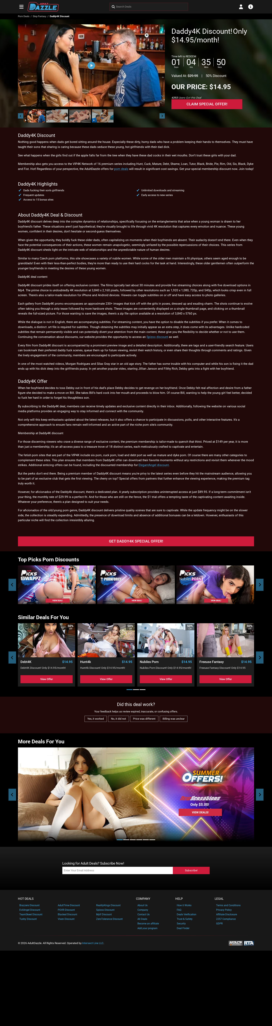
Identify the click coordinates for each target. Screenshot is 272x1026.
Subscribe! (191, 870)
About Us (142, 905)
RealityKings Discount (108, 905)
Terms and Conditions (228, 905)
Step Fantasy (39, 16)
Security (181, 923)
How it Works (184, 905)
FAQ (179, 909)
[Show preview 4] (103, 115)
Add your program (147, 928)
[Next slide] (162, 116)
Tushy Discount (28, 918)
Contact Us (143, 914)
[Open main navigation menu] (21, 6)
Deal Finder (183, 928)
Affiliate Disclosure (226, 914)
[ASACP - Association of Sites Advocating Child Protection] (236, 943)
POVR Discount (66, 909)
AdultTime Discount (69, 905)
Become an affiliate (148, 923)
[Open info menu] (250, 6)
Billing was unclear (174, 718)
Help (179, 899)
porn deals (121, 169)
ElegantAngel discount (154, 465)
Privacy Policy (224, 909)
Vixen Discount (66, 918)
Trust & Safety (185, 918)
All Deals (142, 918)
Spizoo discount (157, 337)
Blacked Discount (67, 914)
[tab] (129, 689)
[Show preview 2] (57, 115)
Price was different (144, 718)
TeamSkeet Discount (30, 914)
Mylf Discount (104, 914)
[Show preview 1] (34, 115)
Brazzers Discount (29, 905)
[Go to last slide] (20, 116)
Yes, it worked (95, 718)
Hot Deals (26, 899)
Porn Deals (23, 16)
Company (143, 899)
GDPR (219, 923)
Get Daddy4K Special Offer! (136, 541)
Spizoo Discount (105, 909)
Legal (219, 899)
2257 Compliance (226, 918)
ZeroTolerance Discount (109, 918)
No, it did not (118, 718)
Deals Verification (186, 914)
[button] (34, 115)
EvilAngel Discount (29, 909)
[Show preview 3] (80, 115)
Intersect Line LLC (92, 943)
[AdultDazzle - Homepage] (43, 6)
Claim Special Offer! (207, 104)
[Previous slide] (12, 585)
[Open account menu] (241, 6)
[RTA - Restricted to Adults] (249, 943)
